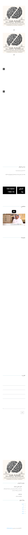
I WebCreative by (10, 528)
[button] (4, 91)
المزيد (22, 251)
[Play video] (14, 211)
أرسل (22, 412)
